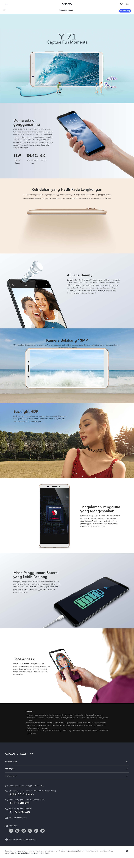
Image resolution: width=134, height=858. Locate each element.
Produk (23, 754)
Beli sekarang (125, 11)
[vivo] (10, 754)
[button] (7, 4)
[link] (11, 831)
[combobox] (22, 11)
